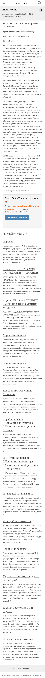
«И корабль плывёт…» (17, 521)
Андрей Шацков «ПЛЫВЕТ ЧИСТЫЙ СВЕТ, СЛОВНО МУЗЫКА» (20, 304)
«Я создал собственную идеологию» (17, 675)
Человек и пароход (15, 548)
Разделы (26, 668)
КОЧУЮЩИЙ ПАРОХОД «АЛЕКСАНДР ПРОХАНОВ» (21, 271)
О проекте (16, 668)
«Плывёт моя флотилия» (18, 639)
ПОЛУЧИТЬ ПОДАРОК (17, 217)
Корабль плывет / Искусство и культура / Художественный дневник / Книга (20, 424)
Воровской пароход (15, 335)
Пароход (8, 241)
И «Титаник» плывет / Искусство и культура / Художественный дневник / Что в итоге (20, 463)
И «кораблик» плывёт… (18, 493)
